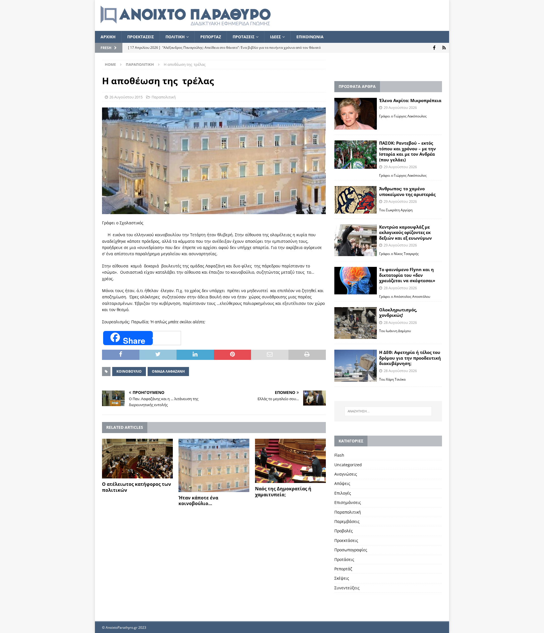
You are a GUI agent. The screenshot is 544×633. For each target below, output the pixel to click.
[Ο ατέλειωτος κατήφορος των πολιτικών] (137, 459)
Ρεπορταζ (210, 36)
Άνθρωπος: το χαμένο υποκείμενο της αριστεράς (407, 191)
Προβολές (343, 530)
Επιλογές (342, 493)
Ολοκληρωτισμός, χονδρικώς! (398, 312)
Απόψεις (342, 483)
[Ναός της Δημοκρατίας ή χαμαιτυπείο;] (290, 461)
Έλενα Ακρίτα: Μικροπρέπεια (410, 100)
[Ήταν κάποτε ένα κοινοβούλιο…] (213, 465)
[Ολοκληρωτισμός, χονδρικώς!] (355, 323)
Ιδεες (275, 36)
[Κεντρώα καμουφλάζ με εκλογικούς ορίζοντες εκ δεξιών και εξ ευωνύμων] (355, 240)
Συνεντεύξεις (347, 587)
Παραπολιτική (164, 97)
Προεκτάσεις (346, 540)
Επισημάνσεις (347, 502)
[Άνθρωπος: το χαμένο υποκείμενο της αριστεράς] (355, 199)
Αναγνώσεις (345, 474)
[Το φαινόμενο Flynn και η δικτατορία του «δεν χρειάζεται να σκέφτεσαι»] (355, 280)
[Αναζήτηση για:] (388, 411)
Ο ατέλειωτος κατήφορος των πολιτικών (136, 487)
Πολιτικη (175, 36)
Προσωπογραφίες (350, 549)
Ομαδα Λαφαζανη (168, 371)
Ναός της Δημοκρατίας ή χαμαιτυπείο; (283, 492)
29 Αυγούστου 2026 (400, 107)
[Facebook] (434, 48)
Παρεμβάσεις (347, 521)
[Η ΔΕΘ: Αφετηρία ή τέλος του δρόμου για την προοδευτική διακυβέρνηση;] (355, 366)
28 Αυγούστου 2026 (400, 287)
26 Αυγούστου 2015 (126, 97)
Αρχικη (108, 36)
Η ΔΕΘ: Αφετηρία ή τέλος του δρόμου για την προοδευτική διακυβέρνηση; (410, 357)
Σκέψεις (341, 578)
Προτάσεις (344, 559)
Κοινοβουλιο (129, 371)
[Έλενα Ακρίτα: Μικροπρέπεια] (355, 114)
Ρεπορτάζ (343, 568)
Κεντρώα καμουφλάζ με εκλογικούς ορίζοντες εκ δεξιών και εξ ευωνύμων (405, 232)
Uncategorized (348, 464)
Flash (339, 455)
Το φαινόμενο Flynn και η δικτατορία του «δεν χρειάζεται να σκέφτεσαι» (407, 275)
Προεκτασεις (140, 36)
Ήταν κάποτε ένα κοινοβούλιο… (198, 501)
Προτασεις (243, 36)
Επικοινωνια (310, 36)
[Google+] (444, 48)
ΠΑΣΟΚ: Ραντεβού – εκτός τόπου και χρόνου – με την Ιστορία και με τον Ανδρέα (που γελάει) (407, 151)
